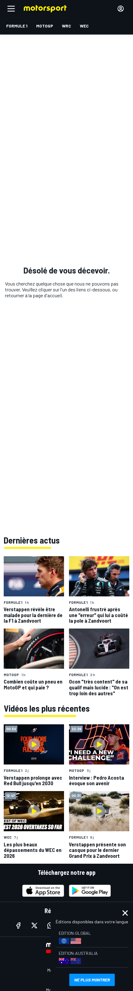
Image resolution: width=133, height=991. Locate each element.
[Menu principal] (11, 9)
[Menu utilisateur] (120, 8)
